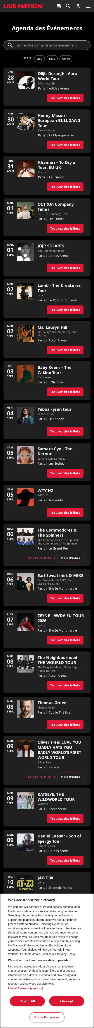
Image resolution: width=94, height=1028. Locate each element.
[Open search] (68, 6)
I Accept (66, 1001)
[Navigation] (88, 6)
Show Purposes (47, 1017)
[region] (47, 961)
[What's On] (58, 6)
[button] (78, 6)
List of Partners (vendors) (25, 988)
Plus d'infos (70, 558)
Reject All (27, 1001)
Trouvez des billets (65, 98)
